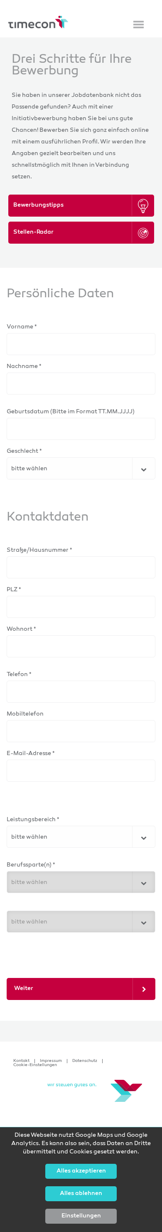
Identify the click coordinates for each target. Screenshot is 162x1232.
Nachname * (24, 366)
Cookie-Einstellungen (35, 1065)
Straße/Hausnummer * (39, 550)
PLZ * (14, 590)
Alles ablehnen (81, 1194)
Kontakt (21, 1061)
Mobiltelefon (25, 714)
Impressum (51, 1061)
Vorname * (22, 327)
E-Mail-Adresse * (31, 754)
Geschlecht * (24, 451)
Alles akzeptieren (81, 1171)
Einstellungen (81, 1216)
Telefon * (19, 675)
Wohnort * (21, 629)
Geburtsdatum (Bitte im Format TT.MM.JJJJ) (71, 412)
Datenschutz (84, 1061)
